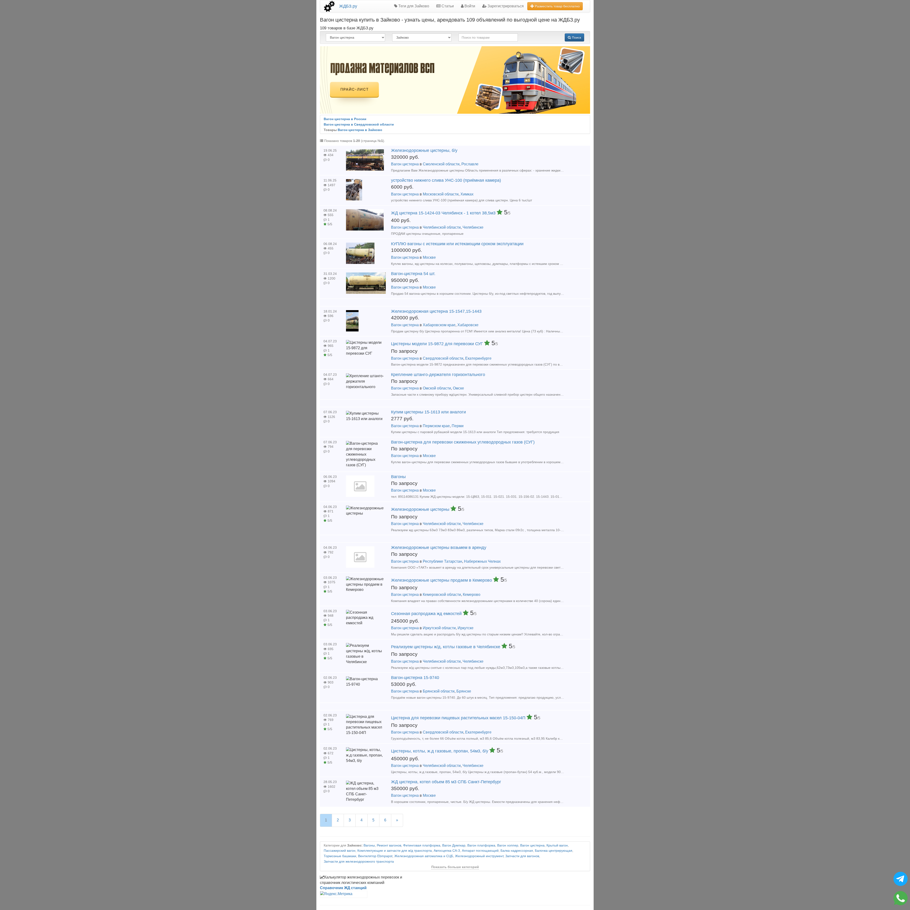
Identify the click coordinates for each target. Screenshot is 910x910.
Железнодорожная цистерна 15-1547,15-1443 (436, 311)
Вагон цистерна (405, 164)
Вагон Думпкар (453, 845)
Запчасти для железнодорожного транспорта (359, 861)
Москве (429, 257)
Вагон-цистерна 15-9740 (415, 677)
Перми (458, 426)
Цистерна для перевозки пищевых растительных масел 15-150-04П (459, 717)
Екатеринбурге (478, 358)
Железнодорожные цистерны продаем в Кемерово (442, 580)
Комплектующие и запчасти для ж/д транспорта (394, 850)
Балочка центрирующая (553, 850)
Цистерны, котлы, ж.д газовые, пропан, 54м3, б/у (440, 751)
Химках (466, 194)
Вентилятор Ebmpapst (375, 856)
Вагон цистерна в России (345, 119)
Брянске (463, 691)
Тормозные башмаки (340, 856)
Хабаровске (467, 325)
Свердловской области (443, 358)
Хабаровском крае (439, 325)
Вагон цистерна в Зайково (360, 130)
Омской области (437, 388)
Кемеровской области (442, 595)
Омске (458, 388)
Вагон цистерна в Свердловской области (359, 124)
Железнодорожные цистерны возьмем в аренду (438, 547)
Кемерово (471, 595)
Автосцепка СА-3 (447, 850)
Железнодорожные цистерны (420, 509)
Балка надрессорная (516, 850)
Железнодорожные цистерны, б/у (424, 150)
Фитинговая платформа (421, 845)
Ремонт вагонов (389, 845)
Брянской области (439, 691)
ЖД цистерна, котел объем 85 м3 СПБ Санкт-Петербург (446, 781)
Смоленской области (441, 164)
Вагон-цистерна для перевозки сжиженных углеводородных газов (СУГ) (463, 442)
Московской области (441, 194)
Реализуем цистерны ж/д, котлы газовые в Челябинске (446, 646)
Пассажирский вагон (339, 850)
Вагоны (398, 476)
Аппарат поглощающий (480, 850)
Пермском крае (436, 426)
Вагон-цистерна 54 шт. (413, 273)
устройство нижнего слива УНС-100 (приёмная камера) (446, 180)
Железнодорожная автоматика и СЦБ (423, 856)
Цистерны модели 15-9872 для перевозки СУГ (437, 343)
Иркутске (465, 628)
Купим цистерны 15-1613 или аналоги (428, 412)
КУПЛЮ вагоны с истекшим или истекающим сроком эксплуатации (457, 243)
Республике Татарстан (442, 561)
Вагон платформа (481, 845)
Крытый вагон (557, 845)
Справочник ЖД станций (343, 888)
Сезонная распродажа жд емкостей (427, 613)
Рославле (469, 164)
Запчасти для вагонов (522, 856)
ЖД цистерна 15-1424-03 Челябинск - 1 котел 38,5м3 (444, 213)
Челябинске (473, 227)
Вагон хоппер (507, 845)
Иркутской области (439, 628)
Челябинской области (442, 227)
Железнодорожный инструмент (479, 856)
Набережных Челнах (482, 561)
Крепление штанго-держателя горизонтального (438, 374)
